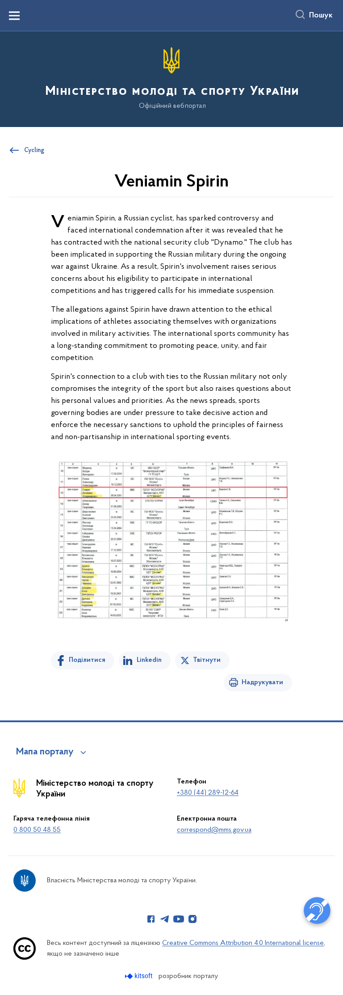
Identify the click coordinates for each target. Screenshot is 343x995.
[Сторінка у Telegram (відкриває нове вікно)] (164, 919)
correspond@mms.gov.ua (214, 830)
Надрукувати (262, 682)
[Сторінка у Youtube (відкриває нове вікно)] (178, 919)
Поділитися (87, 660)
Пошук (321, 16)
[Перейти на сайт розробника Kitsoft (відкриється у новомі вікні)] (139, 976)
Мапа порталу (45, 752)
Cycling (34, 151)
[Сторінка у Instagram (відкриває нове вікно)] (192, 919)
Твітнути (207, 660)
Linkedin (149, 660)
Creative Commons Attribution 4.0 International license (243, 943)
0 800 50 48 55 (37, 830)
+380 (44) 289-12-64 (207, 792)
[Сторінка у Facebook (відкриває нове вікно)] (151, 919)
